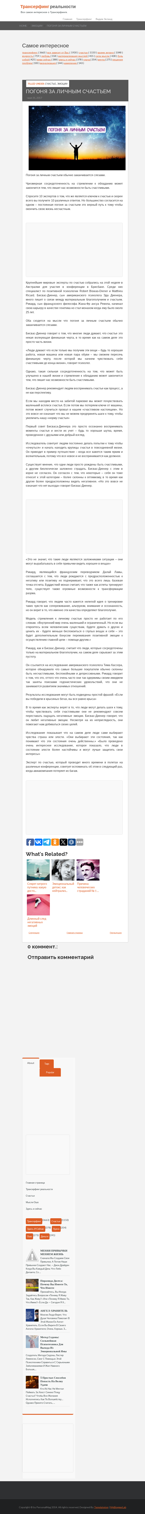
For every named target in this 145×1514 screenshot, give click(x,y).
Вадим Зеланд (104, 19)
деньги (44, 1236)
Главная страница (75, 932)
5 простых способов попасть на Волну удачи (53, 1381)
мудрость (28, 55)
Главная (67, 19)
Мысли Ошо (32, 1202)
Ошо (29, 1236)
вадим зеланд (106, 52)
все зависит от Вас (58, 52)
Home (23, 25)
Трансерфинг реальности (39, 1189)
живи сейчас (44, 59)
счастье (83, 52)
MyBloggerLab (118, 1507)
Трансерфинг (84, 19)
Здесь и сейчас (34, 1208)
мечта (101, 59)
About (30, 1062)
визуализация (48, 63)
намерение (70, 63)
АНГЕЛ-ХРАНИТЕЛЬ (54, 1310)
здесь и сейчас (67, 59)
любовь (46, 55)
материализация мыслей (73, 55)
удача (87, 59)
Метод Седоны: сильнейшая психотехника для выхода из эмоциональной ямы (53, 1344)
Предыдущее (116, 932)
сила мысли (102, 55)
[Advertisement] (74, 249)
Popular (50, 1072)
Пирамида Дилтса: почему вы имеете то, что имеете (54, 1284)
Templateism (101, 1507)
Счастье (30, 1195)
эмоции (36, 25)
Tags (46, 1063)
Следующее (34, 932)
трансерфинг (30, 52)
